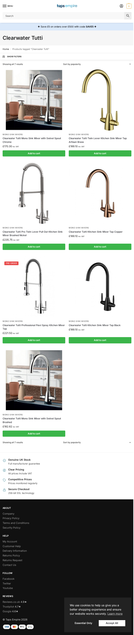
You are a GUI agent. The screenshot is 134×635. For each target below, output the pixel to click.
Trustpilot (8, 606)
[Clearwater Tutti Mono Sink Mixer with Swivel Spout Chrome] (34, 99)
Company (8, 513)
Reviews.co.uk (11, 601)
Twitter (7, 583)
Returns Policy (11, 555)
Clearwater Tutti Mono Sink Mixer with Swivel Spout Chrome (32, 140)
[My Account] (121, 6)
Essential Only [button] (83, 623)
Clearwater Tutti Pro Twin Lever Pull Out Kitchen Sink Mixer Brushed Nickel (33, 233)
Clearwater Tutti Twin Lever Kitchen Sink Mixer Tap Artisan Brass (98, 140)
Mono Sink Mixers (13, 134)
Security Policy (11, 527)
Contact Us (9, 565)
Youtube (8, 588)
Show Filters (14, 56)
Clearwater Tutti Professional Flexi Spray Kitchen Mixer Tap (34, 327)
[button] (128, 6)
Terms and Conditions (16, 523)
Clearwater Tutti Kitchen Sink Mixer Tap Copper (95, 231)
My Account (10, 541)
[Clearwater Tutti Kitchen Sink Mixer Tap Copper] (100, 193)
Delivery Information (15, 550)
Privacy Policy (11, 518)
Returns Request (12, 560)
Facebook (8, 578)
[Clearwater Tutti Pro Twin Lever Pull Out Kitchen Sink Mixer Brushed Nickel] (34, 193)
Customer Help (12, 546)
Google (7, 611)
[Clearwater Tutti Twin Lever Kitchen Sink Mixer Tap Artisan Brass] (100, 99)
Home (6, 49)
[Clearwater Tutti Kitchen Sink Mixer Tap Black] (100, 286)
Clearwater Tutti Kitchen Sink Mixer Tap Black (95, 325)
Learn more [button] (114, 613)
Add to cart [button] (34, 153)
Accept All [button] (112, 623)
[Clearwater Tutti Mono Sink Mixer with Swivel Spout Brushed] (34, 380)
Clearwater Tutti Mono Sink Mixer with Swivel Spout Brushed (32, 420)
